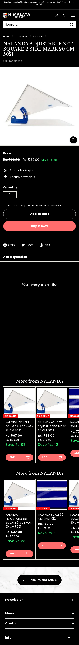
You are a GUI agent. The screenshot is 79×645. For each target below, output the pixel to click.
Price (7, 153)
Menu (39, 613)
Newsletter (39, 599)
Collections (21, 36)
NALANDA (38, 36)
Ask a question (15, 257)
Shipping (26, 205)
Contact (39, 623)
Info (37, 637)
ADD (12, 365)
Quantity (10, 187)
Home (6, 36)
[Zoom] (73, 139)
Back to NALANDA (42, 580)
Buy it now (39, 226)
